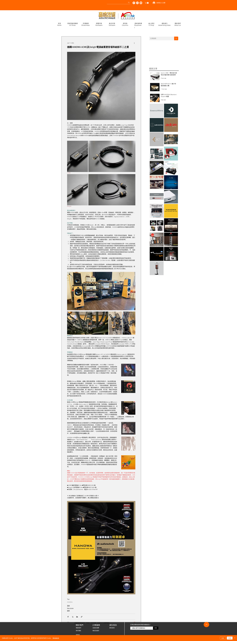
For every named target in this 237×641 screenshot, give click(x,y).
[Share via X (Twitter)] (72, 617)
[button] (147, 3)
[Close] (235, 638)
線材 (68, 611)
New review (70, 608)
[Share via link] (81, 617)
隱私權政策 (56, 638)
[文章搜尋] (176, 38)
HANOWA (70, 602)
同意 (229, 638)
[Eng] (32, 2)
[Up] (206, 624)
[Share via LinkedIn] (77, 617)
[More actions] (134, 43)
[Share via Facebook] (68, 617)
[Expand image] (77, 156)
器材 (68, 606)
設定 (223, 638)
